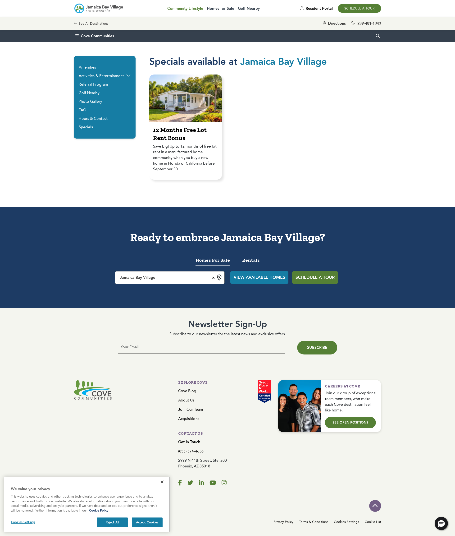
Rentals (251, 260)
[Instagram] (224, 483)
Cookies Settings (346, 522)
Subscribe (317, 347)
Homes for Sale (220, 8)
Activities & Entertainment (101, 75)
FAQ (82, 109)
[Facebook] (180, 483)
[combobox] (170, 277)
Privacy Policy (283, 522)
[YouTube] (212, 483)
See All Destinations (93, 23)
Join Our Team (190, 409)
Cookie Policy (98, 510)
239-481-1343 (368, 23)
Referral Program (93, 84)
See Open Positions (350, 422)
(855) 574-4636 (191, 451)
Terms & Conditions (313, 522)
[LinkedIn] (201, 483)
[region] (87, 504)
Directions (336, 23)
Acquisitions (188, 418)
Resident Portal (319, 8)
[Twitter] (190, 483)
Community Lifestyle (185, 8)
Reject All (112, 522)
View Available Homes (259, 277)
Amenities (87, 67)
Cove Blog (187, 390)
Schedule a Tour (359, 8)
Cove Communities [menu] (97, 35)
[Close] (162, 482)
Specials (86, 127)
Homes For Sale (213, 260)
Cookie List (373, 522)
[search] (377, 36)
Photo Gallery (90, 101)
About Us (186, 400)
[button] (128, 75)
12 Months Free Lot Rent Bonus (180, 134)
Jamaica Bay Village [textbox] (137, 277)
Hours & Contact (93, 118)
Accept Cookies (147, 522)
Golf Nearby (249, 8)
